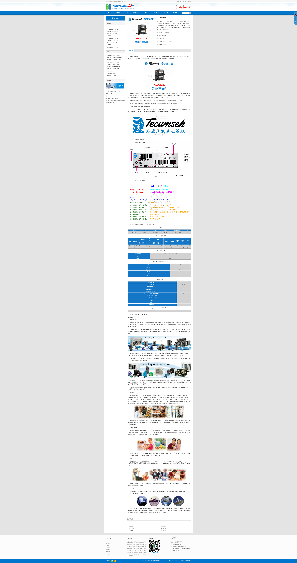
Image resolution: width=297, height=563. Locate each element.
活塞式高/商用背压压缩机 (138, 543)
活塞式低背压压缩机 (140, 546)
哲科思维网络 (188, 560)
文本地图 (108, 554)
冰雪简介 (118, 12)
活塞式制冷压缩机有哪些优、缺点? (114, 59)
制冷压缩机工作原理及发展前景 (113, 66)
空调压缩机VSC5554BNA (112, 33)
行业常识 (166, 12)
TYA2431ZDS (131, 530)
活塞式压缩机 (135, 12)
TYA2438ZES (163, 526)
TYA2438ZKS (131, 526)
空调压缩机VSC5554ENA (112, 31)
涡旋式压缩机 (157, 12)
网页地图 (189, 1)
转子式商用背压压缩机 (134, 550)
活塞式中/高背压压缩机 (138, 541)
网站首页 (109, 12)
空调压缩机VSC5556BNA (112, 29)
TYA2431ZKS (131, 528)
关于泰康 (126, 12)
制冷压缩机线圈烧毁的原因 (112, 71)
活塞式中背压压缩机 (139, 544)
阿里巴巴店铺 (115, 561)
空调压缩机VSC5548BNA (112, 38)
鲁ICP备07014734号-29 (174, 560)
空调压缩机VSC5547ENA (112, 40)
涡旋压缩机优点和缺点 (111, 73)
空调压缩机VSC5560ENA (112, 27)
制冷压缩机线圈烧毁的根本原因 (113, 55)
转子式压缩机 (146, 12)
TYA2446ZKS (131, 524)
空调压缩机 (115, 18)
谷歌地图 (184, 1)
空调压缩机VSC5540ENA (112, 47)
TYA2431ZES (163, 528)
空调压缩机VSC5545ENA (112, 42)
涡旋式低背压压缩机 (139, 554)
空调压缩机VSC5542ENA (112, 44)
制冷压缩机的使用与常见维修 (113, 68)
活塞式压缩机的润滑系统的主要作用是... (115, 57)
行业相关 (108, 545)
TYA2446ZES (163, 524)
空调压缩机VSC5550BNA (112, 36)
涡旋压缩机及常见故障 (111, 75)
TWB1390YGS (163, 530)
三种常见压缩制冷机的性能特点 (113, 64)
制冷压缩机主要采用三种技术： (113, 62)
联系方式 (175, 12)
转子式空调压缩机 (133, 552)
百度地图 (179, 1)
